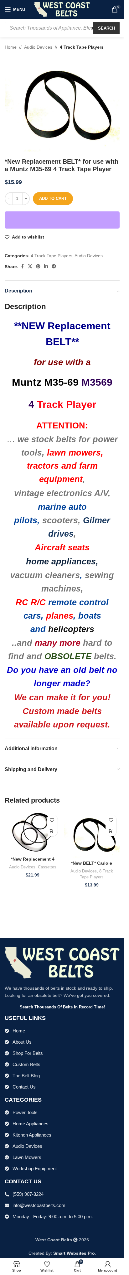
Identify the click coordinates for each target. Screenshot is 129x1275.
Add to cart (53, 198)
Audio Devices (38, 47)
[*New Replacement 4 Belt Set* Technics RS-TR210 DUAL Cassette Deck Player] (33, 832)
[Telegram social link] (54, 266)
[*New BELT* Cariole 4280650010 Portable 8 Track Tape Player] (92, 834)
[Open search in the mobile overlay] (62, 28)
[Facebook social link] (22, 266)
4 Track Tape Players (82, 47)
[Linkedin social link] (46, 266)
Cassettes (47, 867)
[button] (52, 830)
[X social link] (30, 266)
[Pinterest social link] (38, 266)
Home (11, 47)
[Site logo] (62, 9)
